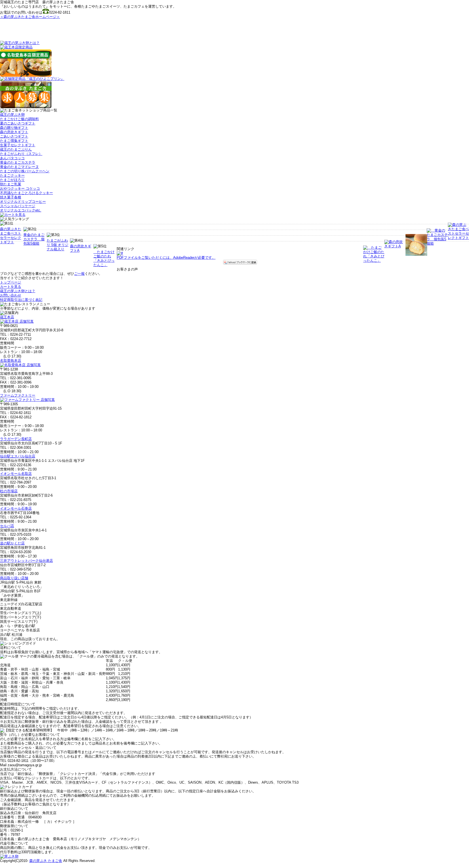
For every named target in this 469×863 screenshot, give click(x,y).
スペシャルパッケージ (17, 206)
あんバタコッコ (12, 158)
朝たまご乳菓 (10, 184)
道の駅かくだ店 (12, 543)
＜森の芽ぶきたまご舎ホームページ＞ (30, 17)
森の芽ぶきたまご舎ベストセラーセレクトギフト (10, 235)
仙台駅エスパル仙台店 (17, 456)
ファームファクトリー (17, 395)
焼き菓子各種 (10, 197)
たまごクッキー (12, 175)
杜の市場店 (9, 491)
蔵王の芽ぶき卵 (12, 115)
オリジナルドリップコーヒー (23, 202)
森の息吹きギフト (14, 132)
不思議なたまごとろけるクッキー (26, 193)
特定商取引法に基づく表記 (21, 300)
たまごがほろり (12, 180)
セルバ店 (7, 526)
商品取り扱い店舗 (14, 578)
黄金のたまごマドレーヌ (19, 167)
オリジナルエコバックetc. (20, 210)
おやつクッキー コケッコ (20, 188)
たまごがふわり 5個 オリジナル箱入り (57, 244)
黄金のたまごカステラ (17, 162)
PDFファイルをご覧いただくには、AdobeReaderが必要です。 (166, 258)
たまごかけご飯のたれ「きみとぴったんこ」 (104, 258)
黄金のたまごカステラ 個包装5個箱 (34, 239)
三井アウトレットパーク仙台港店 (26, 561)
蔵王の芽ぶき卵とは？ (17, 291)
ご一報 (79, 274)
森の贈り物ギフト (14, 128)
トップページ (10, 282)
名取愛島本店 (10, 361)
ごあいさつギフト (14, 136)
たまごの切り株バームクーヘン (24, 171)
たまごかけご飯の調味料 (19, 119)
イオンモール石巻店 (16, 508)
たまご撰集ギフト (14, 141)
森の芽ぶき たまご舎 (45, 861)
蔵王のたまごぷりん (16, 149)
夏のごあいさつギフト (17, 123)
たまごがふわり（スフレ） (21, 154)
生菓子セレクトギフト (17, 145)
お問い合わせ (10, 295)
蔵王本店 (7, 317)
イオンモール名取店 (16, 474)
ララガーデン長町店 (16, 439)
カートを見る (10, 287)
